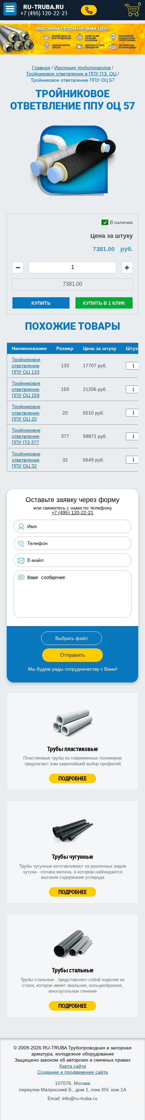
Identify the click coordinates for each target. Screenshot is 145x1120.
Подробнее (72, 778)
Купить (41, 303)
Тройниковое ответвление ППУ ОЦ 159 (26, 389)
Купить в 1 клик (104, 303)
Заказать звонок (89, 10)
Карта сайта (72, 1066)
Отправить (72, 655)
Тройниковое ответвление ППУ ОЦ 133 (26, 365)
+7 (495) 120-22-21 (44, 13)
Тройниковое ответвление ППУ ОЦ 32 (26, 460)
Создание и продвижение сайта (72, 1072)
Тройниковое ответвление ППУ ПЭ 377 (26, 436)
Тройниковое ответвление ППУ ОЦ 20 (26, 412)
